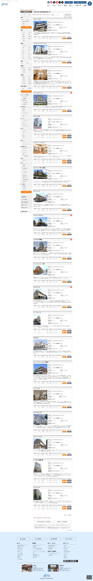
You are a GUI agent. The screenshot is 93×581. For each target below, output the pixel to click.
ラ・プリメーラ (37, 312)
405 (35, 62)
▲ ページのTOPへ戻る (69, 530)
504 (35, 482)
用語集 (18, 557)
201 (35, 407)
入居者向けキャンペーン (52, 547)
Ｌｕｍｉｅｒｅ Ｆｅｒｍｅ (40, 43)
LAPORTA (35, 337)
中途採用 (65, 557)
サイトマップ (66, 553)
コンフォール (36, 487)
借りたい (49, 6)
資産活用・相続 (78, 6)
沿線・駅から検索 (24, 202)
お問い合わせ (69, 538)
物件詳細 (69, 38)
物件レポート (19, 551)
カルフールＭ (36, 116)
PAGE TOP (89, 577)
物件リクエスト (24, 204)
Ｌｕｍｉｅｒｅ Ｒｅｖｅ (39, 142)
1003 (35, 508)
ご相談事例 (50, 555)
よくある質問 (19, 559)
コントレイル (36, 388)
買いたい (54, 6)
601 (35, 258)
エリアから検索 (24, 199)
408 (35, 480)
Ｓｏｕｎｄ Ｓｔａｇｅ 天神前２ (41, 362)
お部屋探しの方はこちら (80, 2)
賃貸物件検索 (23, 196)
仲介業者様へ (39, 538)
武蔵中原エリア (20, 548)
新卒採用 (65, 556)
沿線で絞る (29, 14)
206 (35, 383)
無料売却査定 (50, 548)
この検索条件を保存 (68, 14)
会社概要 (85, 6)
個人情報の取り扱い (67, 551)
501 (35, 87)
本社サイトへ (66, 554)
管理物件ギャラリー (36, 554)
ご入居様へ (69, 2)
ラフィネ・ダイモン (38, 215)
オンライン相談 (20, 553)
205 (35, 135)
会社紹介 (65, 545)
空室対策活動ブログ (36, 555)
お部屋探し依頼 (20, 554)
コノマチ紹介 (19, 550)
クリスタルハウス (37, 412)
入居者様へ (24, 538)
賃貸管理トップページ (36, 545)
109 (35, 330)
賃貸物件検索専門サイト (21, 545)
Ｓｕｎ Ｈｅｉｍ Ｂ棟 (38, 263)
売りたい (60, 6)
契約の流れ (19, 556)
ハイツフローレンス (38, 93)
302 (35, 38)
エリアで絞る (23, 14)
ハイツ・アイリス (37, 436)
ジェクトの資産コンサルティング (54, 553)
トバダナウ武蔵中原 (38, 460)
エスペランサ (36, 287)
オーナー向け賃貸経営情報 (37, 548)
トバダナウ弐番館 (37, 239)
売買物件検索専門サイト (52, 545)
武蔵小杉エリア (20, 547)
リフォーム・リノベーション (38, 550)
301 (35, 332)
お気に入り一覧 (24, 207)
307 (35, 137)
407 (35, 162)
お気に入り (64, 38)
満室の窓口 (35, 557)
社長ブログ (65, 548)
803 (35, 506)
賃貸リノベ (71, 6)
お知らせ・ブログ (67, 547)
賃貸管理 (65, 6)
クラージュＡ (36, 191)
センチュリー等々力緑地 (39, 167)
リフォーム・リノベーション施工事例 (39, 552)
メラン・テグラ (37, 19)
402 (35, 111)
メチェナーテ (36, 67)
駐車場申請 (55, 538)
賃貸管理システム (36, 547)
